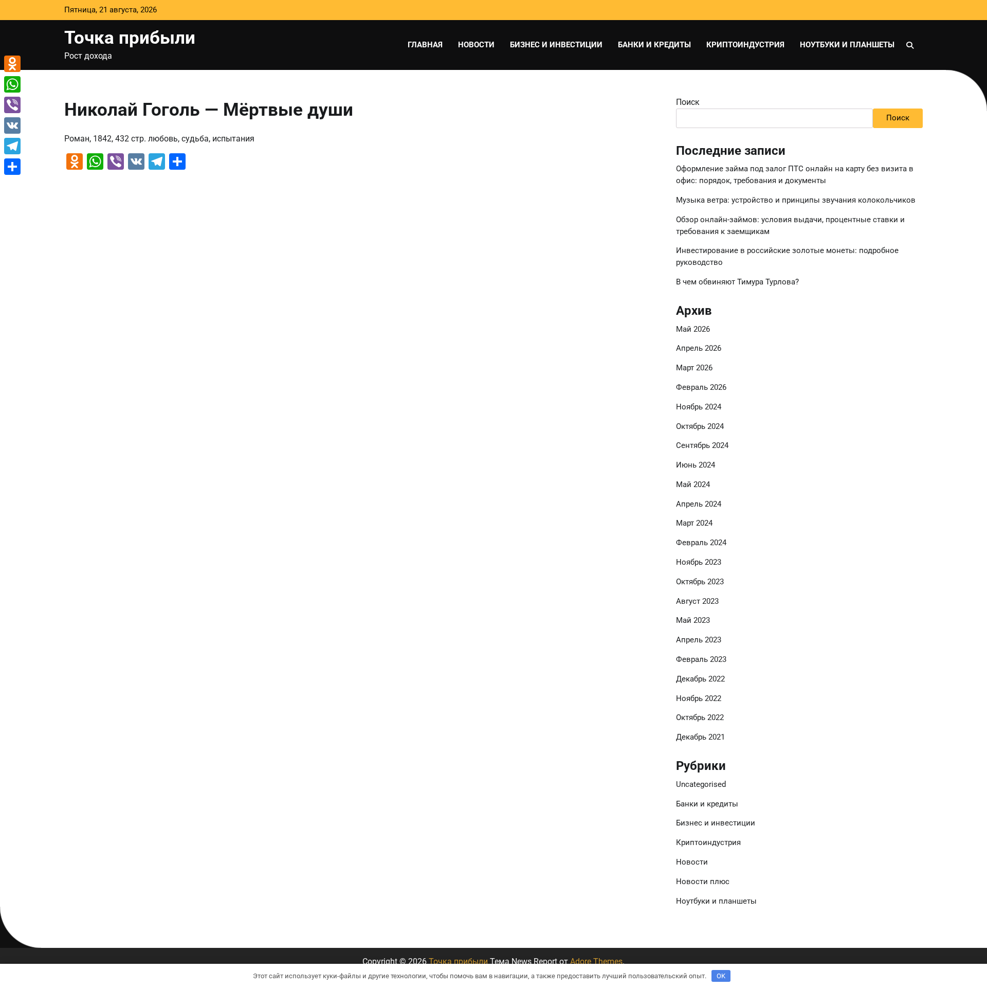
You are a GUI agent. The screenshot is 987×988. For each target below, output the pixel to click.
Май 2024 (693, 484)
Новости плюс (702, 881)
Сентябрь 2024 (702, 445)
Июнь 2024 (695, 465)
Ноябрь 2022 (698, 698)
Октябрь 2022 (700, 717)
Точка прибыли (129, 37)
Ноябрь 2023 (698, 562)
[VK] (12, 125)
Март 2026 (694, 367)
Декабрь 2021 (700, 737)
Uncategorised (701, 784)
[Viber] (12, 105)
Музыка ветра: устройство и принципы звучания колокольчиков (796, 200)
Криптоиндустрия (745, 44)
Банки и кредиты (654, 44)
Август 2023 (697, 601)
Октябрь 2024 (700, 426)
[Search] (910, 45)
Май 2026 (693, 329)
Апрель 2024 (698, 504)
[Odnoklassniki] (12, 63)
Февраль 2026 (701, 387)
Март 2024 (694, 523)
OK (721, 976)
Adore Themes (596, 961)
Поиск (688, 102)
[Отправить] (12, 166)
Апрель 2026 (698, 348)
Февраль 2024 (701, 542)
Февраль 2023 (701, 659)
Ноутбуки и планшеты (847, 44)
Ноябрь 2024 (698, 406)
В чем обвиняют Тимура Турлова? (737, 281)
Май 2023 (693, 620)
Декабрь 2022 (700, 679)
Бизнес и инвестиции (556, 44)
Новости (476, 44)
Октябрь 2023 (700, 581)
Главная (425, 44)
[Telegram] (12, 146)
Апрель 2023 (698, 639)
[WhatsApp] (12, 84)
